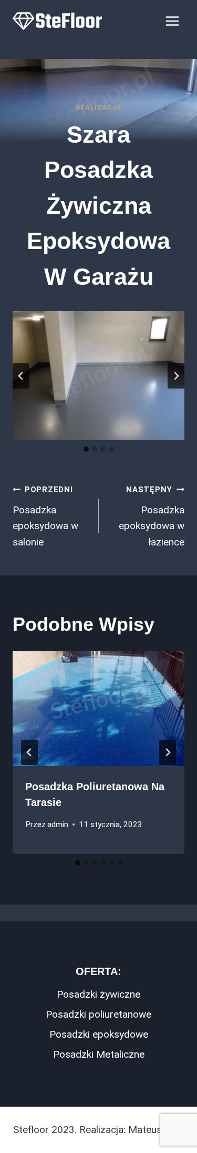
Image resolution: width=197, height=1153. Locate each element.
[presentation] (98, 708)
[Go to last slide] (29, 752)
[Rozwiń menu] (172, 21)
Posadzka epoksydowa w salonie (45, 516)
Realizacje (99, 108)
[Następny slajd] (176, 376)
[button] (98, 375)
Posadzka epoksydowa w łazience (151, 516)
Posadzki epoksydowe (98, 1034)
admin (57, 824)
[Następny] (167, 752)
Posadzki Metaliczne (98, 1054)
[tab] (86, 449)
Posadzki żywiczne (98, 994)
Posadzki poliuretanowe (98, 1014)
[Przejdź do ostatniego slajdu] (21, 376)
